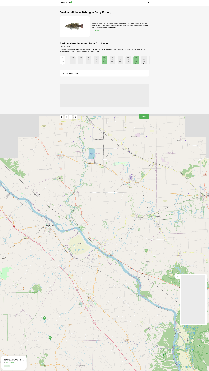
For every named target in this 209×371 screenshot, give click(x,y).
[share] (61, 117)
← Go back (96, 31)
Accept (7, 366)
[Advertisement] (104, 95)
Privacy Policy (10, 362)
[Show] (50, 338)
